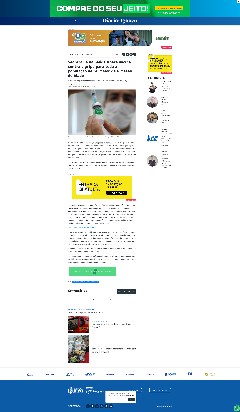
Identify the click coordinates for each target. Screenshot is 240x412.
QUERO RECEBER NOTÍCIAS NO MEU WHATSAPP (92, 271)
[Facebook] (123, 54)
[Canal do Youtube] (102, 406)
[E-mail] (134, 54)
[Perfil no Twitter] (97, 406)
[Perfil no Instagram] (92, 406)
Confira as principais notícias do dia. (81, 228)
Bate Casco (166, 82)
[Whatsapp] (131, 54)
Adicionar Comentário (126, 291)
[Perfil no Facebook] (88, 406)
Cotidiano (88, 55)
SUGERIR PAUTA (133, 390)
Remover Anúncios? (166, 47)
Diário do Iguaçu (74, 55)
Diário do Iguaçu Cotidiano (100, 346)
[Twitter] (127, 54)
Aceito (131, 400)
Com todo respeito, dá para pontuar (85, 312)
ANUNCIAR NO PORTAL (160, 390)
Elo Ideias (169, 406)
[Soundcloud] (111, 406)
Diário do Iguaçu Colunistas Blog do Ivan (81, 309)
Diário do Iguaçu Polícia (99, 321)
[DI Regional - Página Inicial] (30, 374)
